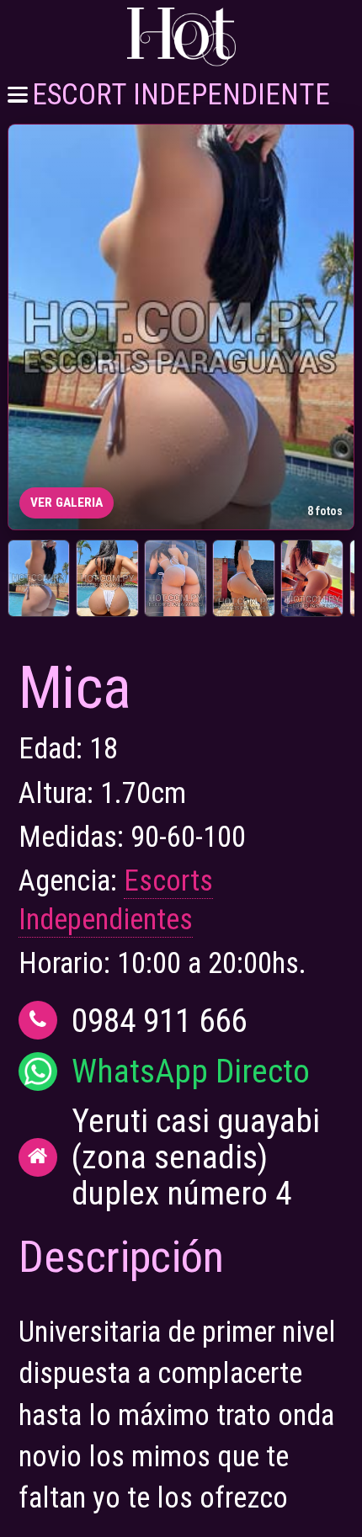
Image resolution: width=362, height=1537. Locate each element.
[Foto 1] (39, 578)
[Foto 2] (107, 578)
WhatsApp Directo (191, 1071)
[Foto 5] (311, 578)
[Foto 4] (243, 578)
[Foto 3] (175, 578)
